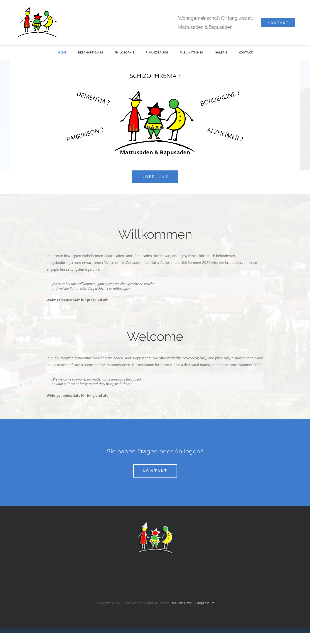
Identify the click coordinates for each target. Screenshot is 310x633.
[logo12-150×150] (155, 523)
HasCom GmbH (182, 603)
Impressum (18, 562)
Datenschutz (19, 569)
